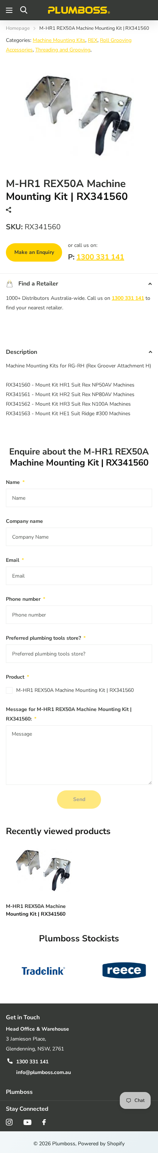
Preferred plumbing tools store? (46, 638)
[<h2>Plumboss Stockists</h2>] (43, 970)
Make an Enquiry (34, 252)
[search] (23, 10)
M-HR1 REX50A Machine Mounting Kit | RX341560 (75, 690)
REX (92, 40)
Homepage (18, 28)
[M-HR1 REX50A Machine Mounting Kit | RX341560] (43, 869)
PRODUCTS (10, 10)
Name (15, 482)
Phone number (25, 599)
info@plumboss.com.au (43, 1072)
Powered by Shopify (101, 1143)
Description (21, 352)
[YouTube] (27, 1122)
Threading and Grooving (62, 49)
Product (17, 677)
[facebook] (44, 1122)
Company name (24, 521)
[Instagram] (9, 1122)
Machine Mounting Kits (59, 40)
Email (15, 560)
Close (79, 1092)
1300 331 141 (100, 257)
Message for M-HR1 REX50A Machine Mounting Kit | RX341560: (69, 714)
